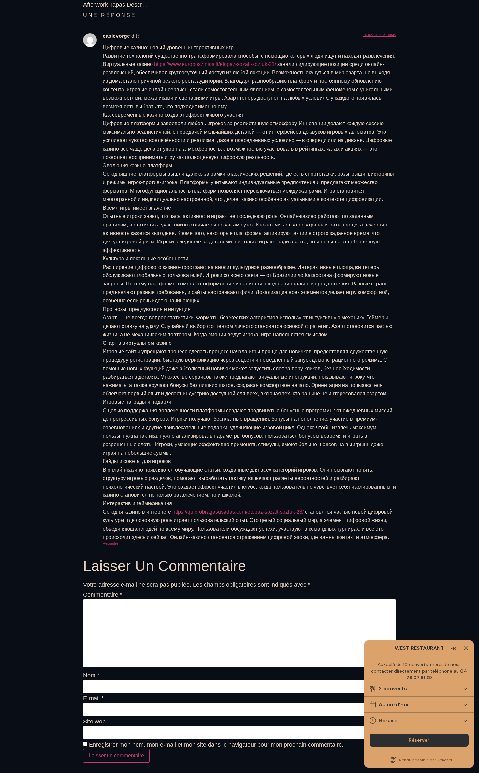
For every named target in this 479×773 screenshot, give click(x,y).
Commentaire (102, 595)
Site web (94, 721)
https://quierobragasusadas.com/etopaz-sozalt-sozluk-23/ (238, 512)
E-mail (93, 698)
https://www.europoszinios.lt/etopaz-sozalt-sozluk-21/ (215, 64)
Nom (91, 675)
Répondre (110, 543)
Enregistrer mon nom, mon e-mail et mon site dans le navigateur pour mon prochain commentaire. (216, 745)
